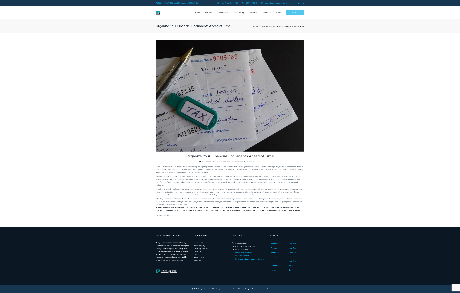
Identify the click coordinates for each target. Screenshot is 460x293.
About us (267, 13)
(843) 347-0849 (246, 253)
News (278, 13)
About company (199, 246)
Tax (217, 162)
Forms (196, 254)
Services (208, 13)
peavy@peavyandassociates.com (252, 259)
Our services (198, 243)
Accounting (239, 13)
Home (197, 13)
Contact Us (197, 251)
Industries (197, 260)
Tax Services (223, 13)
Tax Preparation (237, 162)
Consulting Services (201, 248)
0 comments (206, 162)
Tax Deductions (225, 162)
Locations (253, 13)
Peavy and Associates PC (167, 207)
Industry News (199, 257)
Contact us (295, 13)
